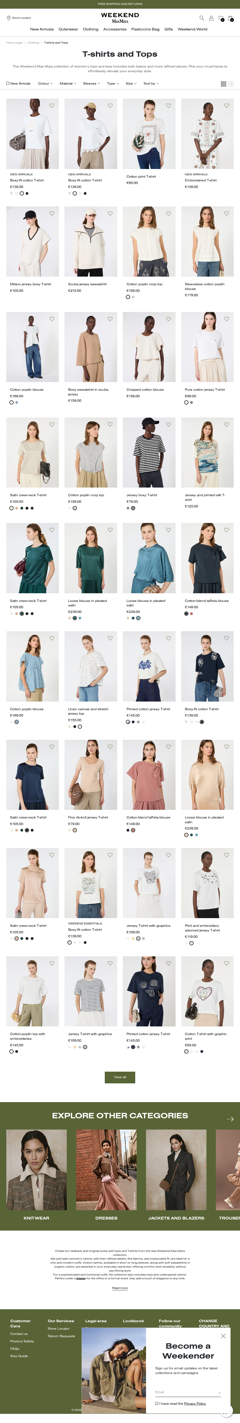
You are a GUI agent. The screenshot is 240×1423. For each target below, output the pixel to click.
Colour (43, 84)
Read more (120, 1288)
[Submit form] (219, 1393)
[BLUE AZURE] (80, 618)
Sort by (149, 84)
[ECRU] (69, 726)
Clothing (33, 43)
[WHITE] (11, 193)
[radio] (11, 193)
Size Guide (19, 1356)
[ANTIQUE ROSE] (69, 618)
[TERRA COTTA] (191, 613)
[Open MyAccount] (215, 18)
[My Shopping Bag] (230, 18)
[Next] (230, 1119)
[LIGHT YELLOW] (133, 938)
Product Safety (22, 1341)
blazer (81, 1278)
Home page (14, 43)
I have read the (182, 1404)
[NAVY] (27, 193)
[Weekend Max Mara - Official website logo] (120, 18)
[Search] (202, 18)
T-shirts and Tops (56, 43)
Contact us (19, 1334)
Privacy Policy (195, 1404)
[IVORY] (11, 508)
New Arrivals (20, 84)
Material (66, 84)
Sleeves (89, 84)
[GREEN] (21, 508)
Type (111, 84)
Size (129, 84)
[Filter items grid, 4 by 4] (223, 84)
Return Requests (61, 1336)
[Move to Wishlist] (51, 105)
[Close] (223, 1337)
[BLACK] (32, 508)
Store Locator (58, 1329)
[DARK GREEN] (74, 618)
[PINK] (16, 508)
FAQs (14, 1349)
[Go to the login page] (211, 18)
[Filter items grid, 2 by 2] (231, 84)
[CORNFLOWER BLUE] (16, 402)
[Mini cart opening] (235, 18)
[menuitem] (43, 32)
